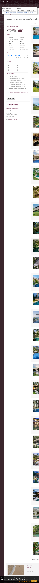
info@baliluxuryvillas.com (12, 108)
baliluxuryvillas (13, 119)
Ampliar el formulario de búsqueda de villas (19, 13)
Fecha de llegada (6, 8)
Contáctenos (12, 104)
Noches (19, 8)
